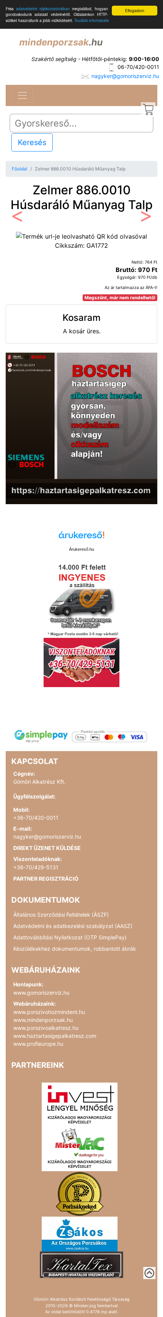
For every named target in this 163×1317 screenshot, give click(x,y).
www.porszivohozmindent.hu (49, 1012)
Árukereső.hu (81, 549)
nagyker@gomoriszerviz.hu (125, 76)
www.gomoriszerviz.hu (41, 992)
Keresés (32, 142)
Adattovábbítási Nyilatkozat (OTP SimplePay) (70, 937)
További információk (91, 20)
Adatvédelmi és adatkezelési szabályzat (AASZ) (72, 926)
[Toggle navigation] (22, 95)
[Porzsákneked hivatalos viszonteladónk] (80, 1193)
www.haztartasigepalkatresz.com (54, 1036)
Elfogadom (134, 10)
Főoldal (19, 169)
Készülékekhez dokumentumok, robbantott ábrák (74, 948)
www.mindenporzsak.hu (43, 1020)
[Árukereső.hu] (81, 537)
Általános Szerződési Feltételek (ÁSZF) (61, 914)
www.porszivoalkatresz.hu (45, 1028)
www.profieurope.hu (38, 1043)
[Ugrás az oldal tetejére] (149, 1273)
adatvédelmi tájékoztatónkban (43, 8)
